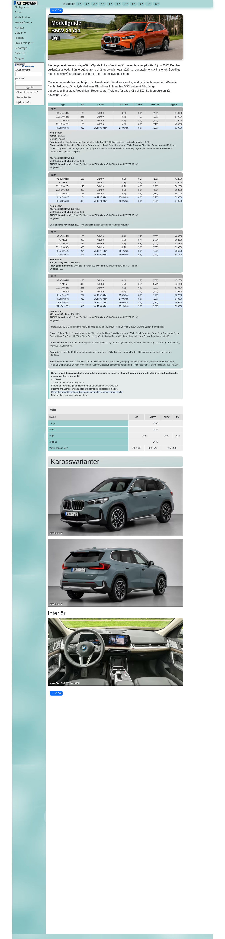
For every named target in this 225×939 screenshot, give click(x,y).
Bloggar (19, 58)
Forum (18, 12)
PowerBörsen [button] (22, 22)
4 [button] (101, 3)
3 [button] (94, 3)
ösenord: (20, 78)
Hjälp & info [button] (23, 102)
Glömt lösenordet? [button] (27, 92)
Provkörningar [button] (23, 43)
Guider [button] (19, 32)
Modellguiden (23, 17)
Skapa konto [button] (23, 97)
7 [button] (125, 3)
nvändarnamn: (23, 69)
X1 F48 (58, 10)
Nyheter (19, 27)
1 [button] (78, 3)
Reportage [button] (21, 48)
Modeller (69, 4)
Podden (19, 37)
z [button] (140, 3)
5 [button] (109, 3)
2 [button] (86, 3)
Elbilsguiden (22, 7)
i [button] (148, 3)
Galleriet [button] (20, 53)
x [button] (156, 3)
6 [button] (117, 3)
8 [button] (132, 3)
